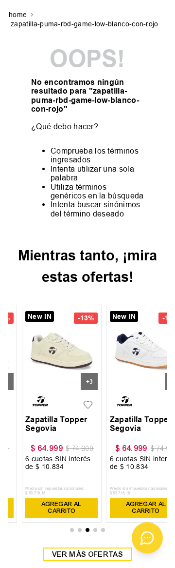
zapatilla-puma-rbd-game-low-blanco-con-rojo (84, 24)
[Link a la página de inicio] (19, 15)
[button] (72, 530)
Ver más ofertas (87, 554)
